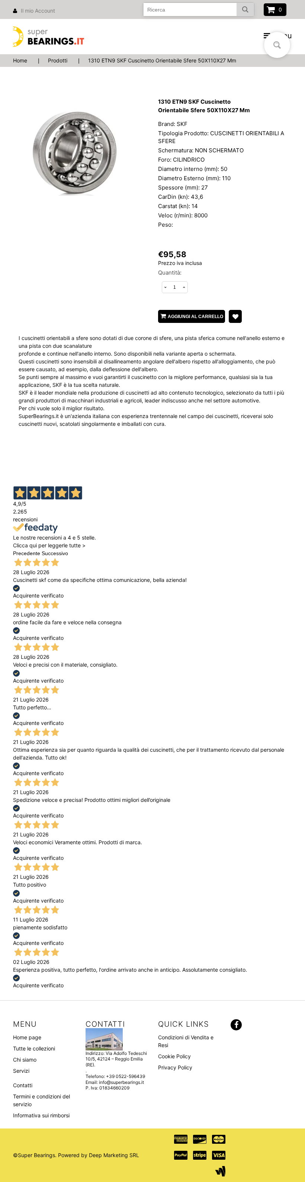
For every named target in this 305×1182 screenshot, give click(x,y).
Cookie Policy (174, 1056)
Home (20, 60)
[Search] (245, 9)
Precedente (26, 553)
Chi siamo (24, 1059)
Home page (27, 1037)
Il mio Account (38, 10)
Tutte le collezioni (34, 1048)
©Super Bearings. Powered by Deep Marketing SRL (76, 1155)
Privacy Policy (175, 1067)
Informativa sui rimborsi (41, 1115)
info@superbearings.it (121, 1082)
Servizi (21, 1071)
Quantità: (170, 272)
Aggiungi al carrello (195, 316)
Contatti (22, 1085)
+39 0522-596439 (125, 1076)
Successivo (55, 553)
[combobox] (198, 9)
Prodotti (57, 60)
